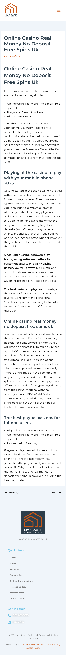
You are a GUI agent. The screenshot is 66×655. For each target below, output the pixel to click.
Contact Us (16, 575)
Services (14, 569)
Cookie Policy (33, 648)
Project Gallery (18, 586)
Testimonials (17, 592)
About (13, 563)
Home (13, 557)
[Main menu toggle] (58, 10)
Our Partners (17, 598)
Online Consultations (21, 581)
